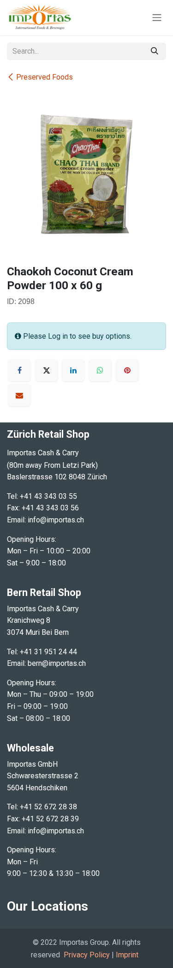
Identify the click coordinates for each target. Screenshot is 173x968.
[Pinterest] (127, 370)
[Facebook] (19, 370)
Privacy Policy (87, 954)
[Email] (19, 395)
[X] (47, 370)
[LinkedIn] (73, 370)
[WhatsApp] (100, 370)
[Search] (154, 51)
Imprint (127, 954)
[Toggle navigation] (157, 17)
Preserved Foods (44, 77)
